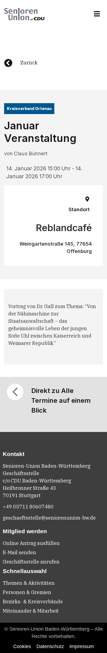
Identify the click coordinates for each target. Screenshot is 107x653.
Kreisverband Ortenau (29, 108)
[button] (97, 14)
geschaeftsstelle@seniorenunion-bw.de (49, 518)
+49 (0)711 (16, 506)
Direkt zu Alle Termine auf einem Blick (61, 400)
